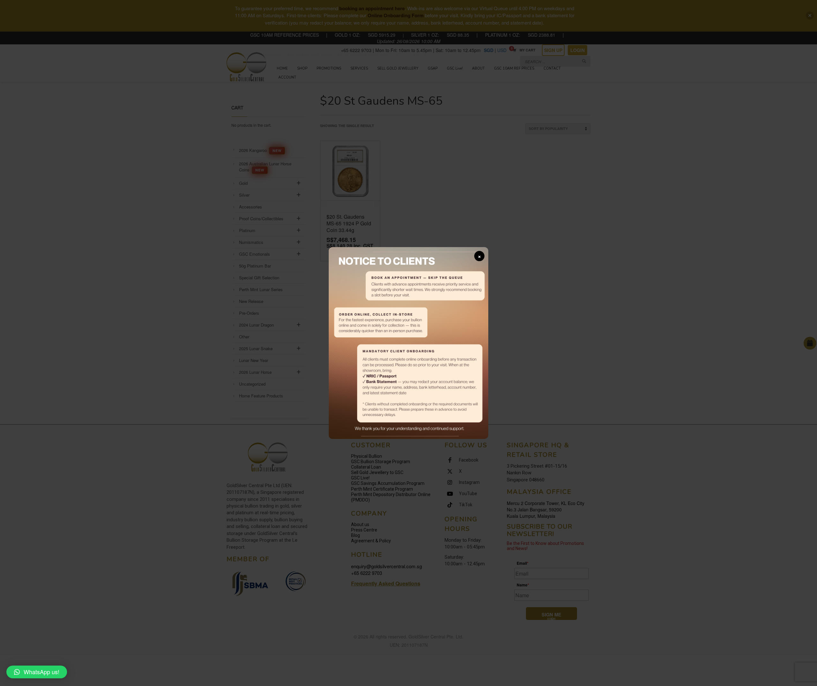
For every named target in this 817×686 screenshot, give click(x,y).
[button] (36, 672)
